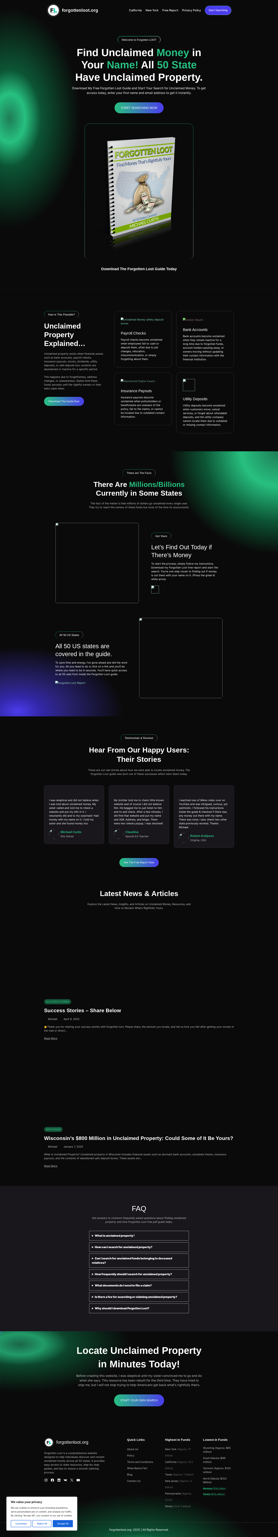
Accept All (62, 1523)
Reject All (42, 1523)
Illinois (168, 1506)
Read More (50, 1038)
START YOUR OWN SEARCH (139, 1400)
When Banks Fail (137, 1468)
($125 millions (213, 1494)
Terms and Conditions (140, 1462)
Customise (21, 1523)
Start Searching (218, 10)
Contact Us (133, 1481)
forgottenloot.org (80, 10)
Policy (130, 1455)
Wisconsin (53, 1129)
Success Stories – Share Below (82, 1010)
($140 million (214, 1488)
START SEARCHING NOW (139, 108)
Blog (129, 1474)
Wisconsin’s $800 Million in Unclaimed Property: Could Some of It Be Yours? (138, 1138)
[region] (41, 1514)
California (171, 1462)
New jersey (172, 1481)
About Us (132, 1449)
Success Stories (57, 1001)
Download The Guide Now (64, 401)
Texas (168, 1474)
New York (170, 1449)
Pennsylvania (173, 1493)
